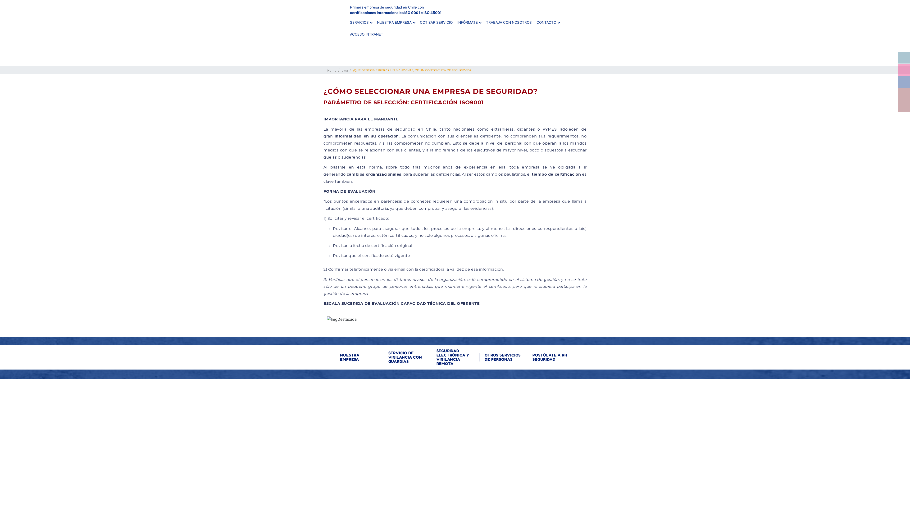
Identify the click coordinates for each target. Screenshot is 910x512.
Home (331, 70)
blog (344, 70)
